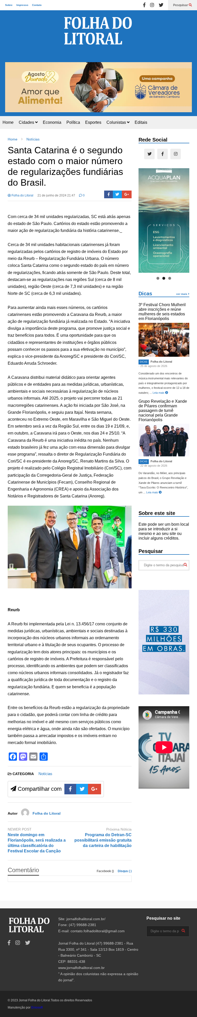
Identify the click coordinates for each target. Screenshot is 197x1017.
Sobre (9, 5)
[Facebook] (144, 5)
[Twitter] (161, 5)
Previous (11, 86)
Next (185, 86)
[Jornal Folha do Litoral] (98, 36)
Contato (37, 5)
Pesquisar (181, 5)
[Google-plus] (127, 194)
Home (8, 122)
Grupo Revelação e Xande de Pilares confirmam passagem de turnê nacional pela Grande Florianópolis (163, 410)
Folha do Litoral (22, 195)
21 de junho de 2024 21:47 (56, 195)
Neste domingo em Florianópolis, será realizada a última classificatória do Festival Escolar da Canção (37, 843)
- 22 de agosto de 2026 (153, 465)
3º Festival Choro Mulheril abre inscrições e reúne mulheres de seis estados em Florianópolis (162, 312)
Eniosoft (37, 1007)
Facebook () (106, 871)
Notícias (45, 773)
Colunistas (116, 122)
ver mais (182, 294)
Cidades (27, 122)
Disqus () (125, 871)
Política (73, 122)
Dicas (145, 293)
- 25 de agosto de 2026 (153, 366)
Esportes (93, 122)
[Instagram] (152, 5)
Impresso (22, 5)
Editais (141, 122)
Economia (52, 122)
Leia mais (159, 392)
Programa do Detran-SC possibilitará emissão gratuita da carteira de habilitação (103, 840)
